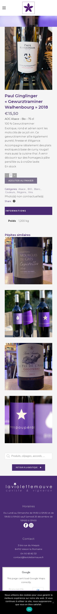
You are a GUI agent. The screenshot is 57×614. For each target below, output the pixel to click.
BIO (30, 189)
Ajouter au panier (20, 180)
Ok (29, 609)
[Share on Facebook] (14, 201)
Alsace (21, 189)
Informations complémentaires (19, 212)
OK (38, 590)
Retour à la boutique (27, 467)
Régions (21, 192)
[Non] (53, 602)
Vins (30, 192)
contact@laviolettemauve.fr (28, 557)
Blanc (37, 189)
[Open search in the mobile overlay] (28, 456)
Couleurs (10, 192)
